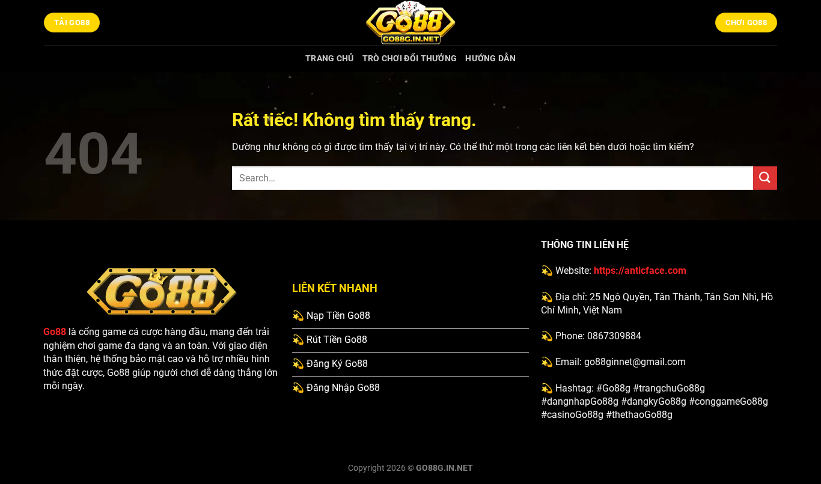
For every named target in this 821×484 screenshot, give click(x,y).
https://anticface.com (640, 270)
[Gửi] (765, 178)
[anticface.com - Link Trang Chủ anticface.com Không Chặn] (410, 22)
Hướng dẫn (490, 58)
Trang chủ (329, 58)
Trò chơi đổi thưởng (409, 58)
